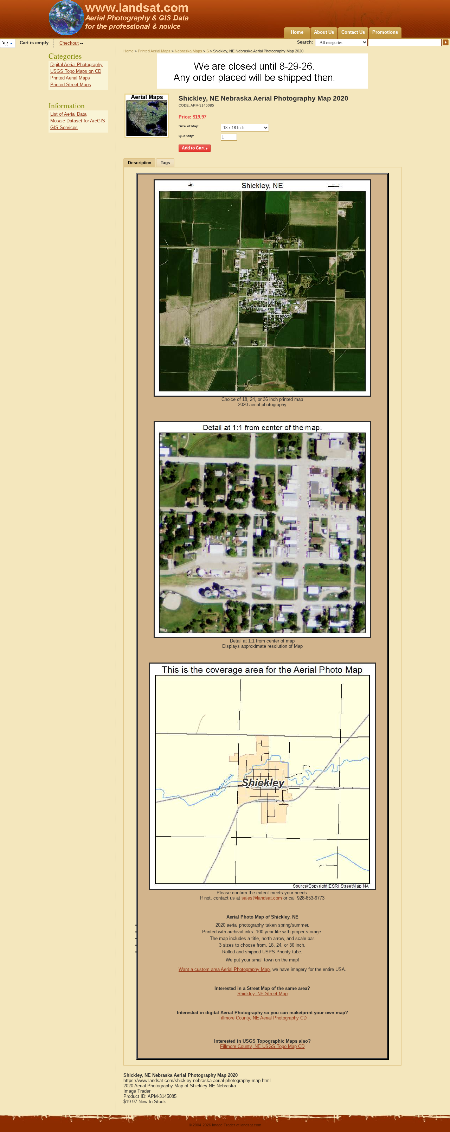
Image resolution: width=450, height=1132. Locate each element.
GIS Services (64, 127)
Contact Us (353, 32)
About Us (324, 32)
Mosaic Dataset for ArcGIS (77, 120)
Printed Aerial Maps (154, 51)
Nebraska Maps (188, 51)
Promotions (385, 32)
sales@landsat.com (262, 898)
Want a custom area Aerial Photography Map (224, 969)
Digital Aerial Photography (76, 64)
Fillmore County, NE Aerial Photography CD (262, 1018)
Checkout (69, 43)
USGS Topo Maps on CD (75, 71)
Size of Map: (189, 126)
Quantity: (186, 136)
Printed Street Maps (70, 84)
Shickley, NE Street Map (262, 993)
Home (297, 32)
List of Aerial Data (68, 114)
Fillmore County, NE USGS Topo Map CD (262, 1046)
